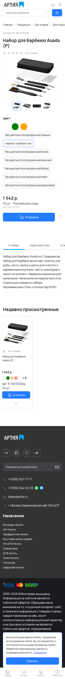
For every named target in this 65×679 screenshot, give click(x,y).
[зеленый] (15, 126)
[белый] (6, 126)
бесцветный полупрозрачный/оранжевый (30, 185)
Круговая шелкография (17, 539)
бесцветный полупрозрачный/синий (26, 151)
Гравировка (10, 548)
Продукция (23, 24)
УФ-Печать (9, 529)
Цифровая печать (14, 567)
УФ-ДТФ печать (12, 543)
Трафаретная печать (16, 534)
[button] (57, 12)
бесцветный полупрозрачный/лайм (26, 177)
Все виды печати (13, 524)
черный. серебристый (18, 143)
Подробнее (40, 652)
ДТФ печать (10, 553)
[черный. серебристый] (20, 378)
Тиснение (9, 562)
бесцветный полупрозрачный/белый (27, 168)
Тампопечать (11, 558)
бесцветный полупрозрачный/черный (27, 135)
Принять (32, 661)
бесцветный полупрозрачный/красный (28, 160)
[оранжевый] (23, 126)
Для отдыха (41, 24)
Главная (8, 24)
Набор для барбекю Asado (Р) (14, 358)
